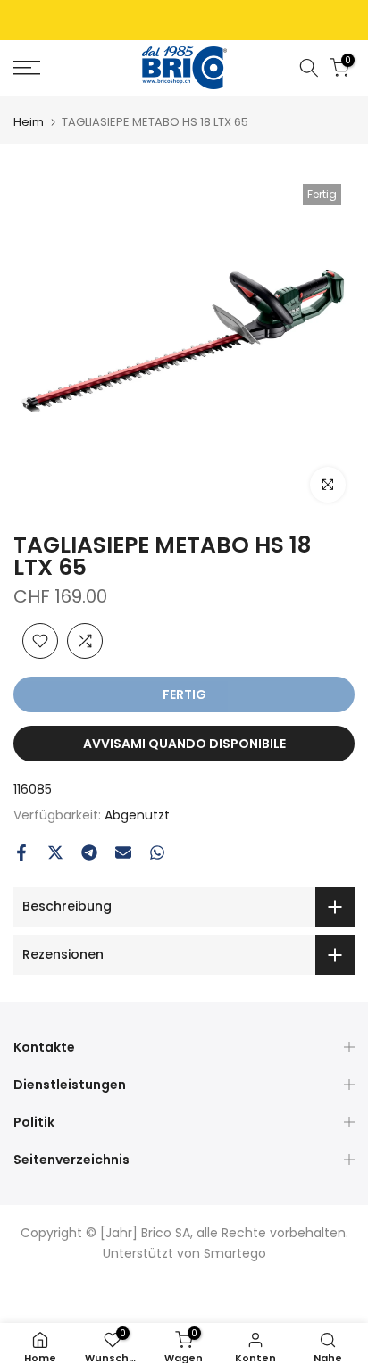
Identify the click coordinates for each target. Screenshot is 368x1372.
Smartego (235, 1253)
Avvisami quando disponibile (184, 744)
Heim (28, 122)
